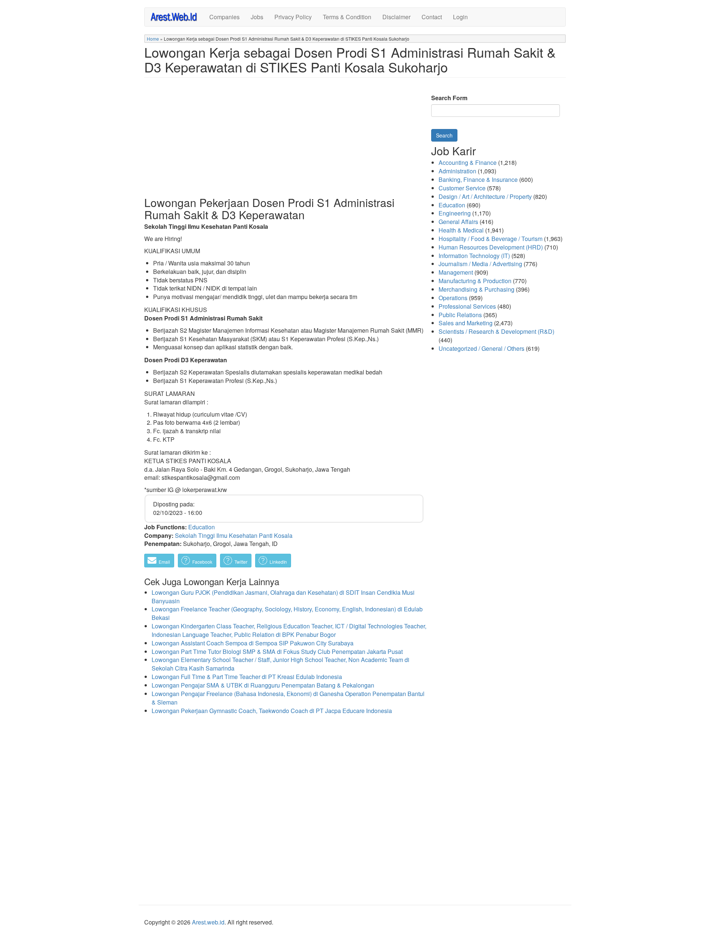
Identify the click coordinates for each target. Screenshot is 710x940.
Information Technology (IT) (474, 255)
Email (164, 562)
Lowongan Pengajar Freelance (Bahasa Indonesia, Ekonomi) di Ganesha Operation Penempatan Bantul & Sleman (288, 697)
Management (456, 272)
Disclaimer (396, 17)
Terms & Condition (347, 17)
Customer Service (462, 188)
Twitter (240, 562)
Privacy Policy (293, 17)
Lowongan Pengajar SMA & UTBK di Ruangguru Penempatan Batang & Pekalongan (263, 685)
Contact (432, 17)
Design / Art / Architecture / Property (485, 196)
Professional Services (467, 306)
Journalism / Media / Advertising (480, 263)
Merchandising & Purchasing (476, 289)
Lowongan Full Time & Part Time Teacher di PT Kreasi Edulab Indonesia (247, 676)
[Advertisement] (284, 142)
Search (444, 135)
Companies (224, 17)
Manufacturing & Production (475, 280)
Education (201, 527)
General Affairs (458, 221)
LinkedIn (277, 562)
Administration (457, 171)
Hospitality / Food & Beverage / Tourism (490, 238)
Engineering (455, 213)
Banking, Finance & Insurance (478, 179)
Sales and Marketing (466, 323)
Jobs (257, 17)
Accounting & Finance (468, 162)
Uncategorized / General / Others (481, 348)
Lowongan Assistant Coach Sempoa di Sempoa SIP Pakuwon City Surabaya (253, 643)
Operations (453, 297)
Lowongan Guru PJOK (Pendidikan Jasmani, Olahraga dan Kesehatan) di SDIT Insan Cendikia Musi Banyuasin (283, 596)
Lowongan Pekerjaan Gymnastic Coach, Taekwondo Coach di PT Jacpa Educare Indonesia (272, 710)
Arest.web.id (208, 922)
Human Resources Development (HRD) (491, 247)
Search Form (449, 98)
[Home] (177, 16)
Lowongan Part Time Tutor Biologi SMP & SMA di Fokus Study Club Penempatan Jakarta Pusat (277, 651)
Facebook (201, 562)
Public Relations (460, 314)
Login (460, 17)
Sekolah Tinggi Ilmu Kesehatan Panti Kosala (234, 535)
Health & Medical (461, 230)
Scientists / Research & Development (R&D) (496, 331)
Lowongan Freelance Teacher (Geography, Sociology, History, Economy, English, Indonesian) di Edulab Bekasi (287, 613)
